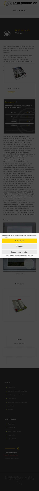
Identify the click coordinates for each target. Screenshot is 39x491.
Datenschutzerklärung (21, 255)
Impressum (30, 255)
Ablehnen (19, 246)
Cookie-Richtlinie (10, 255)
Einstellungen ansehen (19, 252)
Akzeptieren (19, 241)
